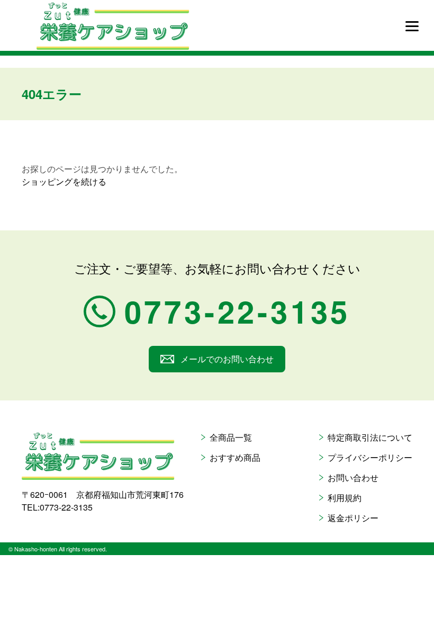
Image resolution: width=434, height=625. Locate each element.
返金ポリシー (353, 518)
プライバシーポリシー (370, 457)
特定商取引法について (370, 437)
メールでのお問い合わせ (227, 359)
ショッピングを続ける (64, 181)
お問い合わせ (353, 477)
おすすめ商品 (235, 457)
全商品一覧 (231, 437)
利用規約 (344, 498)
